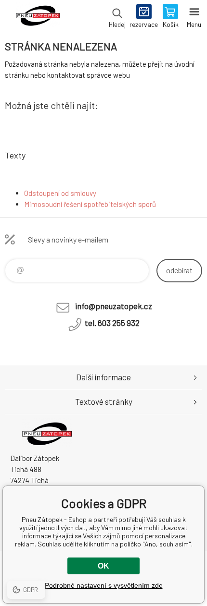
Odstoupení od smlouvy (60, 193)
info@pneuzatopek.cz (113, 306)
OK (103, 566)
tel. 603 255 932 (112, 322)
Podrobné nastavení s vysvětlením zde (104, 585)
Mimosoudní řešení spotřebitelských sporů (90, 204)
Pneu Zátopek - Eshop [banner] (38, 17)
